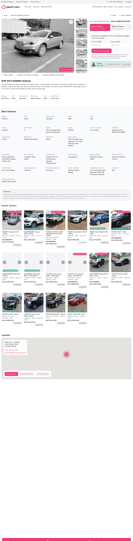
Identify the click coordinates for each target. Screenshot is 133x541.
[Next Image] (19, 220)
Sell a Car (36, 7)
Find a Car (28, 7)
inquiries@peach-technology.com (15, 352)
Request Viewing (66, 69)
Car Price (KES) (96, 41)
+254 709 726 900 (11, 350)
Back (5, 15)
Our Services (35, 2)
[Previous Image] (4, 220)
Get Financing (97, 7)
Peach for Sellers (22, 2)
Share (114, 15)
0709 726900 (118, 2)
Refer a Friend (108, 7)
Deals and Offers (46, 7)
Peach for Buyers (7, 2)
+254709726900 (113, 64)
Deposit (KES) (115, 41)
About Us (128, 7)
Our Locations (119, 7)
